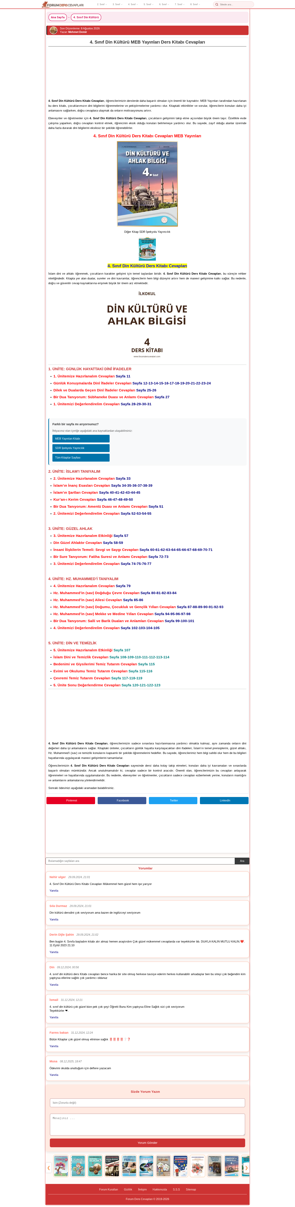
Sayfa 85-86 (98, 600)
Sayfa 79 (92, 586)
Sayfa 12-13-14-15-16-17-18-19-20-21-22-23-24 (132, 383)
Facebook (123, 800)
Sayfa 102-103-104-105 (106, 628)
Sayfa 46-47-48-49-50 (93, 499)
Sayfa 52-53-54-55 (102, 513)
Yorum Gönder (147, 1142)
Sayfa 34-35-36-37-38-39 (102, 485)
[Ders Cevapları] (62, 4)
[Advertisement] (147, 72)
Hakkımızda (160, 1189)
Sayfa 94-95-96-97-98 (122, 614)
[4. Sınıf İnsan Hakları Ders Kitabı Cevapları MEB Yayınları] (197, 1166)
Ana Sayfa (58, 17)
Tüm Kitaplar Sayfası (67, 457)
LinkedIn (225, 800)
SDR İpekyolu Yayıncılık (69, 448)
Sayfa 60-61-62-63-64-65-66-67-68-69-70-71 (133, 550)
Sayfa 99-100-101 (123, 621)
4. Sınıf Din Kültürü (86, 17)
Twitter (174, 800)
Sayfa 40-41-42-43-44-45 (96, 492)
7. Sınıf (178, 4)
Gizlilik (128, 1189)
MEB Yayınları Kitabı (67, 438)
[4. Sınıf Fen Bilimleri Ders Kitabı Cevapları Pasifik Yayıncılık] (146, 1166)
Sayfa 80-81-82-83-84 (115, 593)
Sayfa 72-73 (110, 557)
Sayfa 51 (108, 506)
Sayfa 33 (92, 478)
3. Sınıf (116, 4)
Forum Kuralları (108, 1189)
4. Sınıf (132, 4)
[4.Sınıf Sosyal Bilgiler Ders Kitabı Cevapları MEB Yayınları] (112, 1166)
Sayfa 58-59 (88, 543)
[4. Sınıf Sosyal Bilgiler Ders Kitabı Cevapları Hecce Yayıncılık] (95, 1166)
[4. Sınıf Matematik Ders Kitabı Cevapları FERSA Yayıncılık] (180, 1166)
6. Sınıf (163, 4)
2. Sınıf (100, 4)
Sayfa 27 (111, 397)
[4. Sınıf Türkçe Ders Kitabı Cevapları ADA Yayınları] (78, 1166)
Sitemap (191, 1189)
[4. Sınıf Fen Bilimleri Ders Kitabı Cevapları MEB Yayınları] (129, 1166)
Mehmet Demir (77, 32)
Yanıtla (54, 890)
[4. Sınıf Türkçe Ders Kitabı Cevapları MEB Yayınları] (61, 1166)
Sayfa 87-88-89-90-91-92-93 (138, 607)
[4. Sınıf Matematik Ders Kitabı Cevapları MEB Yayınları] (163, 1166)
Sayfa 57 (90, 536)
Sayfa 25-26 (104, 390)
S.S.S (176, 1189)
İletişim (142, 1189)
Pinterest (71, 800)
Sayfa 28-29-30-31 (102, 404)
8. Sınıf (194, 4)
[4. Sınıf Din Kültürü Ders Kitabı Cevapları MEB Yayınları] (231, 1166)
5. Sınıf (147, 4)
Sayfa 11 (91, 376)
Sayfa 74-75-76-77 (102, 564)
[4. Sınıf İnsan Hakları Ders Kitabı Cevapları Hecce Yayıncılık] (214, 1166)
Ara (242, 860)
